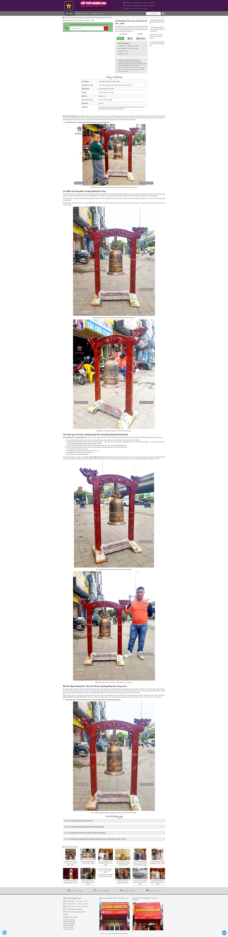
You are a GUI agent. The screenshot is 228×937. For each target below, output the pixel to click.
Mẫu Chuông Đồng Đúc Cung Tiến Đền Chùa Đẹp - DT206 (88, 882)
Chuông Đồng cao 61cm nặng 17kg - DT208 (122, 881)
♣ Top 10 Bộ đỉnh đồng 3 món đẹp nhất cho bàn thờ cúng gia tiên (157, 29)
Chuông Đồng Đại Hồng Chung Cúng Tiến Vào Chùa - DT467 (157, 882)
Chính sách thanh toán (69, 921)
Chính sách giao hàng (69, 923)
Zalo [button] (130, 38)
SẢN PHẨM (69, 13)
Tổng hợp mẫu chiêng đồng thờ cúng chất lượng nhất (93, 122)
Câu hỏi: (78, 821)
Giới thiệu (78, 13)
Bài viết (86, 13)
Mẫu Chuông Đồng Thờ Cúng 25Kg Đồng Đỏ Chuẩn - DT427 (105, 863)
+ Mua (120, 38)
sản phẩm (73, 17)
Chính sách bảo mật (68, 929)
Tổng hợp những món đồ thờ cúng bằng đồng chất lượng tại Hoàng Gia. (98, 700)
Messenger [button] (141, 38)
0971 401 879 (143, 8)
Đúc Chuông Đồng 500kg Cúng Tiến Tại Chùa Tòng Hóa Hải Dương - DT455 (140, 863)
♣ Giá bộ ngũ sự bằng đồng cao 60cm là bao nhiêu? (156, 36)
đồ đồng (65, 914)
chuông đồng (80, 17)
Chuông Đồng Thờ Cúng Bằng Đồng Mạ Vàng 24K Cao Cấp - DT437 (122, 863)
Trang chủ (67, 17)
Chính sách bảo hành (68, 925)
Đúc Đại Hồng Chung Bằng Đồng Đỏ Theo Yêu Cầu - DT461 (140, 882)
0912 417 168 (134, 8)
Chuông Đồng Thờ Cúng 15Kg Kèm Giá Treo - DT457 (157, 862)
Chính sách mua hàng (69, 920)
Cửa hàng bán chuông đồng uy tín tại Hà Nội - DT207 (105, 875)
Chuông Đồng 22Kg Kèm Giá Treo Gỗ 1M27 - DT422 (87, 862)
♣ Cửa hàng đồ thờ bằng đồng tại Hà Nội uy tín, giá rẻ (157, 22)
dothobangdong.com (76, 909)
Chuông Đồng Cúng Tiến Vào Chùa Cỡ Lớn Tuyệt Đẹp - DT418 (70, 863)
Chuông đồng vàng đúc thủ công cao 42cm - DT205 (71, 881)
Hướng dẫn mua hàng (97, 13)
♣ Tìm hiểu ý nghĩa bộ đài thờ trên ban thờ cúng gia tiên (157, 43)
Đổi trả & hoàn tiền (68, 927)
